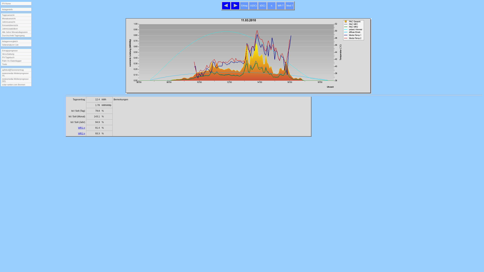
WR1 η (81, 128)
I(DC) (262, 5)
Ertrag (244, 5)
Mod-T (289, 5)
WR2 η (81, 133)
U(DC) (253, 5)
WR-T (281, 5)
